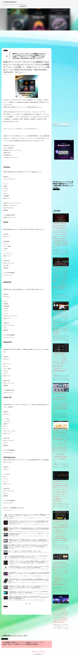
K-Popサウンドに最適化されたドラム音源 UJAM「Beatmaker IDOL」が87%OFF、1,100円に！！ (26, 551)
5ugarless (43, 654)
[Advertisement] (39, 39)
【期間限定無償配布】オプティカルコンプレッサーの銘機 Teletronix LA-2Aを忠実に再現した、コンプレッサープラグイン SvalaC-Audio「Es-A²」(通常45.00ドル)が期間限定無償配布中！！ (61, 401)
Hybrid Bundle (7, 510)
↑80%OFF (10, 56)
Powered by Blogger (39, 651)
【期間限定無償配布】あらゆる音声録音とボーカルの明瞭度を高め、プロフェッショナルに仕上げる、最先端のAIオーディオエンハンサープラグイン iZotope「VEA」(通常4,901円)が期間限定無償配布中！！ (61, 613)
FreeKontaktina (9, 2)
